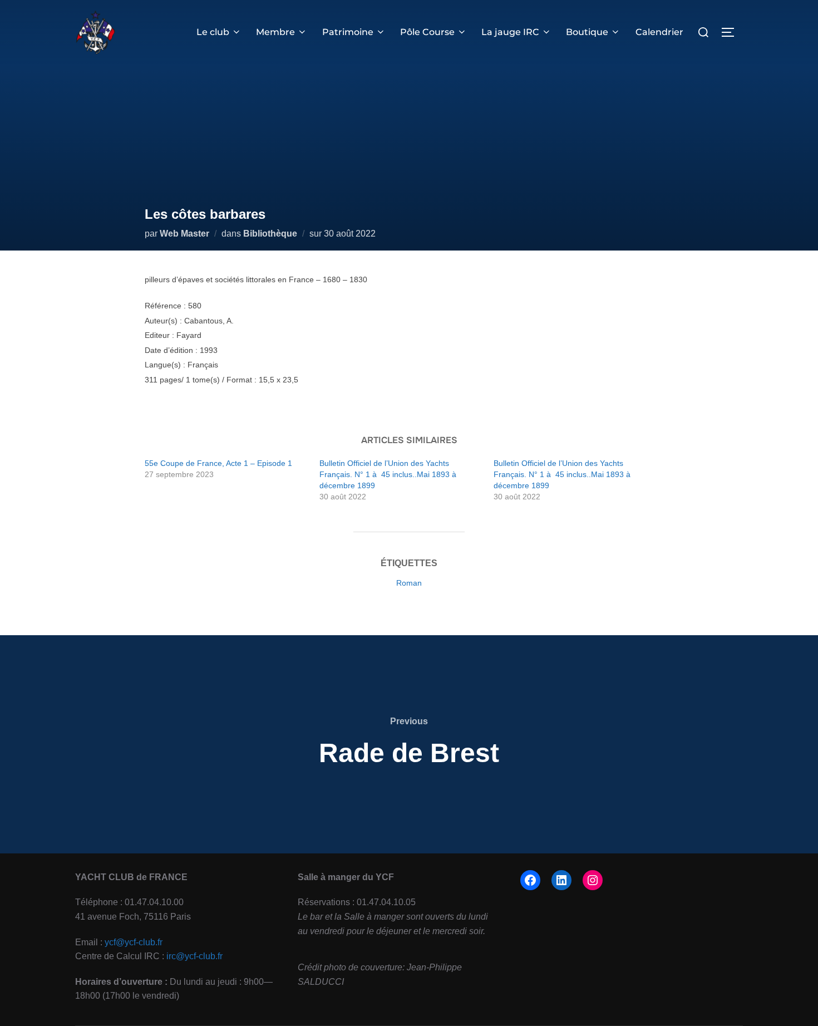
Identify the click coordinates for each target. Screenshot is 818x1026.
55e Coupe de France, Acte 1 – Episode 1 (218, 463)
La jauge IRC (510, 32)
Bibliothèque (270, 233)
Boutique (587, 32)
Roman (409, 582)
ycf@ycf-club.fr (133, 942)
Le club (212, 32)
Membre (275, 32)
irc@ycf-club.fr (194, 956)
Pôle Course (427, 32)
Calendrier (659, 32)
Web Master (184, 233)
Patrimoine (347, 32)
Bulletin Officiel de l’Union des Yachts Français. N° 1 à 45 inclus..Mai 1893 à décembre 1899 (389, 474)
